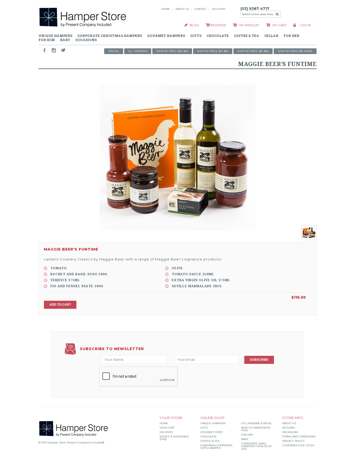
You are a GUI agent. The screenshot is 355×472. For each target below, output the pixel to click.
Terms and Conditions (298, 436)
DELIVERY (219, 9)
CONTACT (200, 9)
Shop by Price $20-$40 (172, 51)
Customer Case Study (298, 445)
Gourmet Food (211, 432)
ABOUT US (182, 9)
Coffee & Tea (209, 441)
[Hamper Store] (82, 18)
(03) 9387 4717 (254, 8)
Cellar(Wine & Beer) (256, 423)
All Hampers (137, 51)
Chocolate (208, 436)
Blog (194, 25)
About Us (289, 423)
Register (218, 25)
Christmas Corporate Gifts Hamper (216, 447)
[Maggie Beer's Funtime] (177, 157)
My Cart (280, 25)
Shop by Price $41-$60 (212, 51)
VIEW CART (167, 427)
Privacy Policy (293, 441)
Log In (305, 25)
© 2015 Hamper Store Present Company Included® (71, 442)
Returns (288, 427)
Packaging (290, 432)
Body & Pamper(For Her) (255, 429)
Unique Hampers (213, 423)
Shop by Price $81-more (295, 51)
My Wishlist (249, 25)
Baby (244, 439)
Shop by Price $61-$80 (253, 51)
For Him (247, 434)
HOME (165, 9)
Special (113, 51)
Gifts (204, 427)
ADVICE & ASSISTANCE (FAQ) (174, 438)
